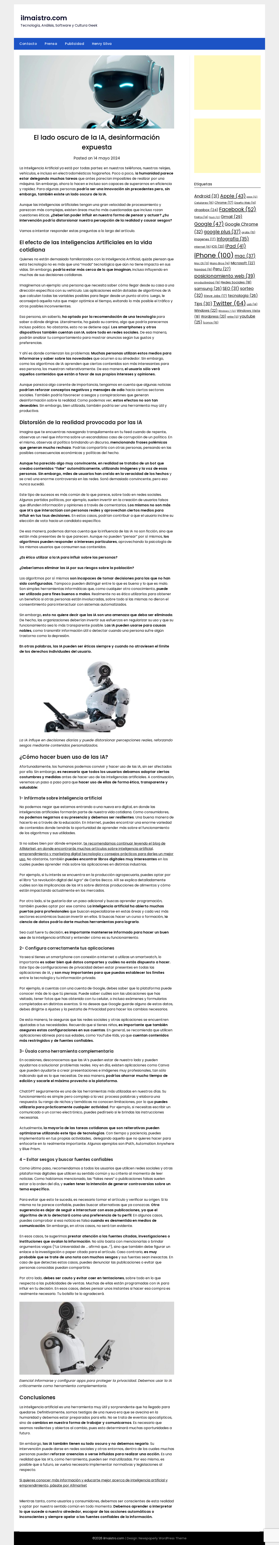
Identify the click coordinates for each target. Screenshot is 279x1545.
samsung (208, 288)
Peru (222, 269)
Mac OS (201, 263)
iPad (235, 246)
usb (252, 304)
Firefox (201, 217)
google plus (222, 232)
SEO (231, 288)
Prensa (51, 43)
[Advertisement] (227, 82)
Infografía (233, 239)
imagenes (205, 239)
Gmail (231, 216)
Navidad (203, 269)
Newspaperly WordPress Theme (163, 1538)
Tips (203, 304)
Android (206, 196)
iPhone (214, 255)
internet (202, 247)
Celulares (204, 203)
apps (252, 196)
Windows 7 (227, 311)
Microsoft (243, 263)
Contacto (28, 43)
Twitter (229, 303)
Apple (233, 196)
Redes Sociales (236, 282)
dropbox (206, 209)
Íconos (210, 322)
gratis (248, 232)
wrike (233, 316)
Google (209, 223)
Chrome (223, 202)
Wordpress (213, 316)
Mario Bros (220, 263)
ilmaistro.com (43, 18)
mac (245, 256)
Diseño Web (245, 203)
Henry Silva (102, 43)
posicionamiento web (224, 276)
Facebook (237, 209)
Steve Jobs (215, 296)
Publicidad (74, 43)
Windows (206, 310)
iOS (218, 246)
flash (214, 217)
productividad (207, 282)
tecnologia (243, 295)
